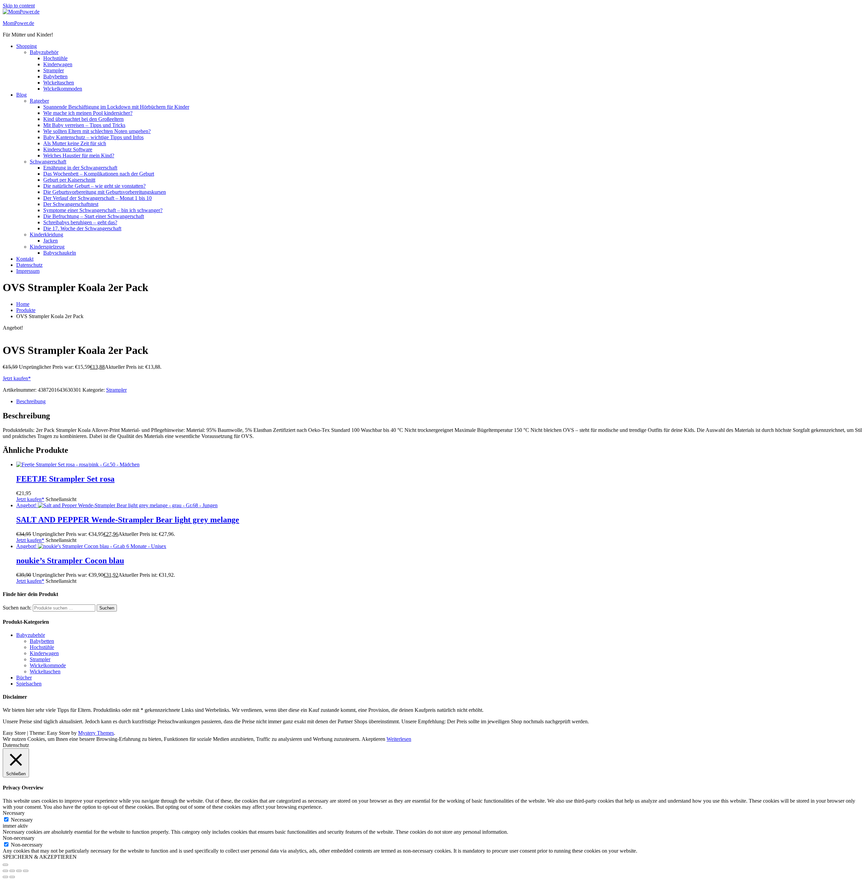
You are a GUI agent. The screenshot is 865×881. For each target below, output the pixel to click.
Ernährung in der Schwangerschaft (80, 168)
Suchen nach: (17, 608)
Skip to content (19, 5)
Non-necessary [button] (18, 838)
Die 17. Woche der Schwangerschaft (82, 228)
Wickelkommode (48, 665)
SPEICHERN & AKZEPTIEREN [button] (40, 857)
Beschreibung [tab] (31, 401)
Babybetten (55, 76)
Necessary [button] (14, 813)
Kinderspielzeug (47, 247)
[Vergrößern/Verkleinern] (5, 871)
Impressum (28, 271)
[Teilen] (19, 871)
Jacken (50, 240)
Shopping (26, 46)
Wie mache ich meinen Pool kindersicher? (87, 113)
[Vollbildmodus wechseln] (12, 871)
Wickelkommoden (62, 89)
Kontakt (24, 259)
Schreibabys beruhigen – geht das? (80, 222)
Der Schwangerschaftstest (70, 204)
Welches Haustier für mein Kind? (78, 155)
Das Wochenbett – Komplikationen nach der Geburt (98, 174)
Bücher (24, 677)
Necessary (22, 820)
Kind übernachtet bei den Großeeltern (83, 119)
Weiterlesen (399, 739)
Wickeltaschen (58, 82)
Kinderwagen (57, 64)
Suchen (106, 608)
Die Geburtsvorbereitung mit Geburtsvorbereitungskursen (104, 192)
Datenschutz (29, 265)
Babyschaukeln (59, 253)
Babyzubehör (44, 52)
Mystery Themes (96, 733)
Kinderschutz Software (67, 149)
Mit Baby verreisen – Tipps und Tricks (84, 125)
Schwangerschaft (48, 161)
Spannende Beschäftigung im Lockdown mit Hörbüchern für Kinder (116, 107)
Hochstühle (55, 58)
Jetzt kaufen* (17, 378)
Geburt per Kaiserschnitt (69, 180)
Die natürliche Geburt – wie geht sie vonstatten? (94, 186)
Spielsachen (29, 683)
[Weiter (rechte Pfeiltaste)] (12, 877)
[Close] (5, 865)
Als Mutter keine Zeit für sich (74, 143)
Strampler (53, 70)
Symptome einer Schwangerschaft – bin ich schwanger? (103, 210)
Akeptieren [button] (373, 739)
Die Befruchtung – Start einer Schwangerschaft (93, 216)
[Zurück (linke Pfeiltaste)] (5, 877)
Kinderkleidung (46, 234)
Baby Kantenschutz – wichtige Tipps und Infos (93, 137)
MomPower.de (18, 23)
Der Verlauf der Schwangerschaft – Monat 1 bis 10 (97, 198)
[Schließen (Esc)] (25, 871)
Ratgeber (39, 101)
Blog (21, 95)
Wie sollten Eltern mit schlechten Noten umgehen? (97, 131)
